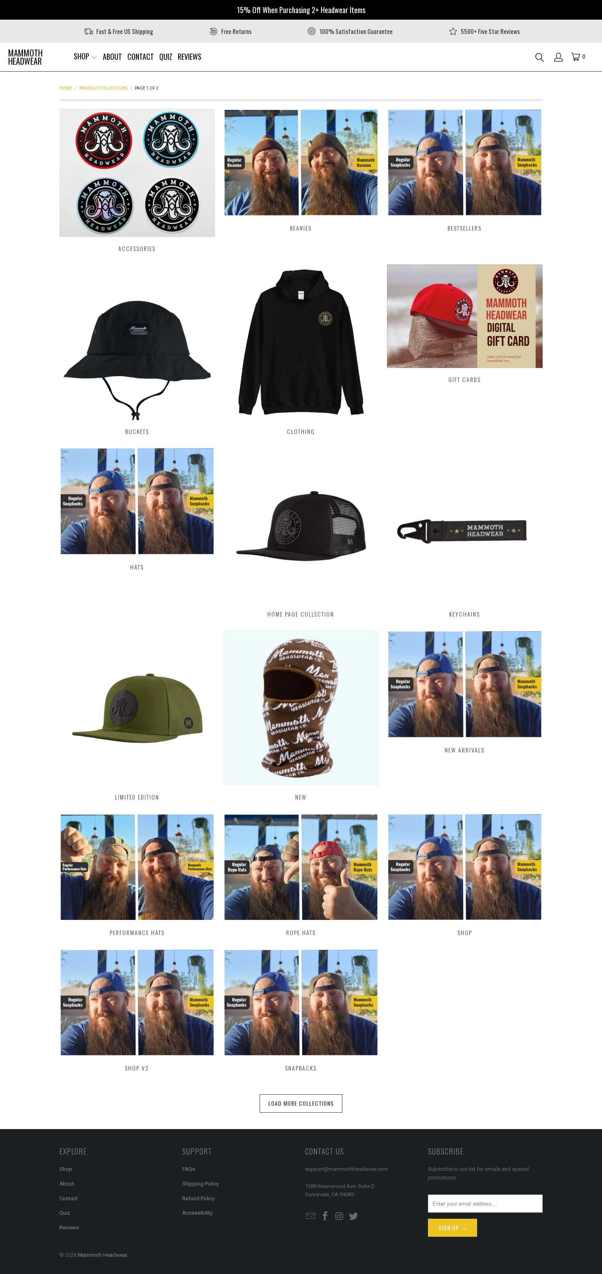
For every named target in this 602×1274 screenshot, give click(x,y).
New (301, 716)
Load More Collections (301, 1103)
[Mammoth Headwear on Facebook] (325, 1216)
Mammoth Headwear (102, 1255)
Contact (68, 1198)
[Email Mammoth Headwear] (311, 1216)
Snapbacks (301, 1011)
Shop (465, 875)
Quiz (64, 1213)
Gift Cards (465, 350)
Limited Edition (137, 716)
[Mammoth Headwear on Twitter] (354, 1216)
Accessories (137, 181)
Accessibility (197, 1213)
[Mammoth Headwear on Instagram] (339, 1216)
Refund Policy (198, 1198)
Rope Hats (301, 875)
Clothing (301, 350)
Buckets (137, 350)
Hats (137, 533)
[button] (85, 57)
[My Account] (558, 57)
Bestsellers (465, 181)
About (66, 1184)
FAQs (188, 1169)
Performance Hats (137, 875)
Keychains (465, 533)
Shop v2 (137, 1011)
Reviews (69, 1227)
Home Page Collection (301, 533)
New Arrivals (465, 716)
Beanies (301, 181)
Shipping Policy (200, 1184)
